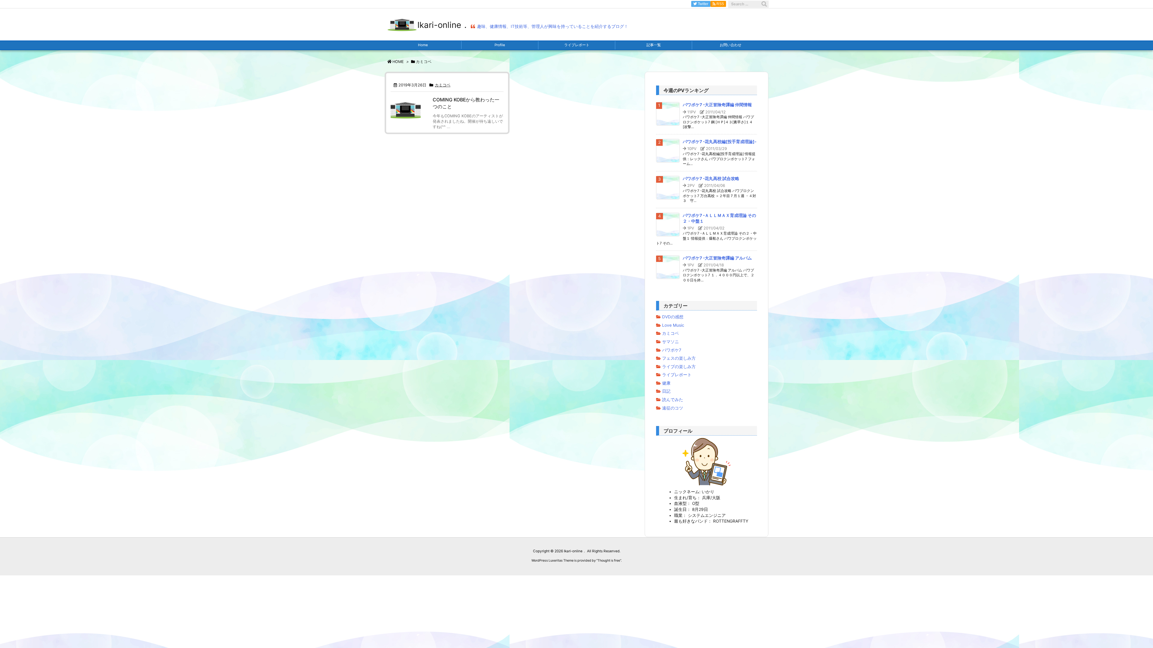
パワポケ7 (671, 350)
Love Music (673, 325)
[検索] (764, 4)
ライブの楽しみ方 (679, 366)
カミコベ (442, 85)
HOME (398, 61)
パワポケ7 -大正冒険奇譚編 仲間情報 (717, 104)
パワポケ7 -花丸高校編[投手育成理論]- (719, 141)
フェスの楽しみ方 (679, 358)
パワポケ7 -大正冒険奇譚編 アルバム (717, 258)
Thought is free (609, 560)
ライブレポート (676, 374)
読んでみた (672, 399)
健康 (666, 383)
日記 (666, 391)
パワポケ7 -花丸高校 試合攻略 (711, 178)
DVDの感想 (672, 316)
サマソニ (670, 341)
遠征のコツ (672, 408)
